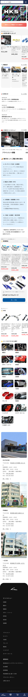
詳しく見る (14, 300)
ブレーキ (5, 643)
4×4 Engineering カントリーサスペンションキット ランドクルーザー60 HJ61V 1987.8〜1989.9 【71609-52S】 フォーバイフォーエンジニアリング (6, 259)
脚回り (5, 605)
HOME (4, 602)
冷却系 (5, 639)
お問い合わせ (6, 680)
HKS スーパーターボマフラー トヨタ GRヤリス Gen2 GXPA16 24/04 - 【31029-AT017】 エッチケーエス (16, 327)
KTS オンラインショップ (16, 691)
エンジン (5, 636)
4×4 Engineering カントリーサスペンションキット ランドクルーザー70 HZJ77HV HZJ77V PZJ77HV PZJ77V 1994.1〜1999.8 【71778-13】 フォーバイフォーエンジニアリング (16, 259)
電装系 (5, 646)
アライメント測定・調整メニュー (6, 47)
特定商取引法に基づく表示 (10, 673)
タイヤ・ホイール (7, 653)
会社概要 (5, 666)
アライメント (6, 632)
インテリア (6, 650)
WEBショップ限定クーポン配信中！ (14, 24)
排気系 (5, 616)
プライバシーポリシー (8, 677)
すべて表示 (24, 130)
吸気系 (5, 619)
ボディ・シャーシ (7, 612)
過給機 (5, 623)
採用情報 (5, 670)
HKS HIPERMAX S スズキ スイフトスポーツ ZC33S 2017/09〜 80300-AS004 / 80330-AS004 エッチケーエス (6, 327)
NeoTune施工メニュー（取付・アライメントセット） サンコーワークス (16, 48)
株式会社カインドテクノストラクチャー (13, 663)
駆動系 (5, 609)
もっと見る (24, 64)
